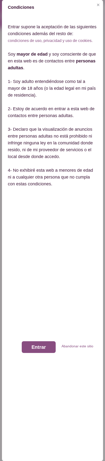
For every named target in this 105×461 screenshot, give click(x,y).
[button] (98, 5)
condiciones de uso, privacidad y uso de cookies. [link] (50, 41)
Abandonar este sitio (77, 346)
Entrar (39, 347)
